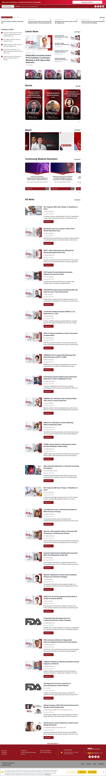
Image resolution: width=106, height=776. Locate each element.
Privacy (23, 754)
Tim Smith (47, 688)
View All (78, 86)
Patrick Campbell (58, 39)
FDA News (23, 6)
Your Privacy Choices (45, 752)
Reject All (82, 772)
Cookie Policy (48, 774)
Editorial (4, 754)
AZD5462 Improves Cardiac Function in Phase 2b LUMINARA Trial (63, 22)
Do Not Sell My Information (28, 752)
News (94, 764)
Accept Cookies (92, 772)
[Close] (103, 771)
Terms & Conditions (45, 750)
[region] (53, 772)
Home (82, 764)
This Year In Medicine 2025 (32, 6)
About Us (4, 750)
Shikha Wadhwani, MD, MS (66, 709)
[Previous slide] (77, 151)
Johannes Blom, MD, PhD (51, 470)
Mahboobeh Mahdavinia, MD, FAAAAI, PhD (55, 727)
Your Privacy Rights (70, 772)
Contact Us (24, 750)
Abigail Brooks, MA (58, 54)
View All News (52, 743)
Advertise (4, 752)
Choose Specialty (7, 6)
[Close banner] (104, 1)
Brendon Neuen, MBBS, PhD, (52, 709)
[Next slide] (79, 151)
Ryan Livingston (49, 294)
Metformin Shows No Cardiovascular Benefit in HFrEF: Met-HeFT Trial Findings (91, 22)
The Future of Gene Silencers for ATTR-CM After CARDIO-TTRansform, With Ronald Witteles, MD (37, 22)
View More (102, 17)
